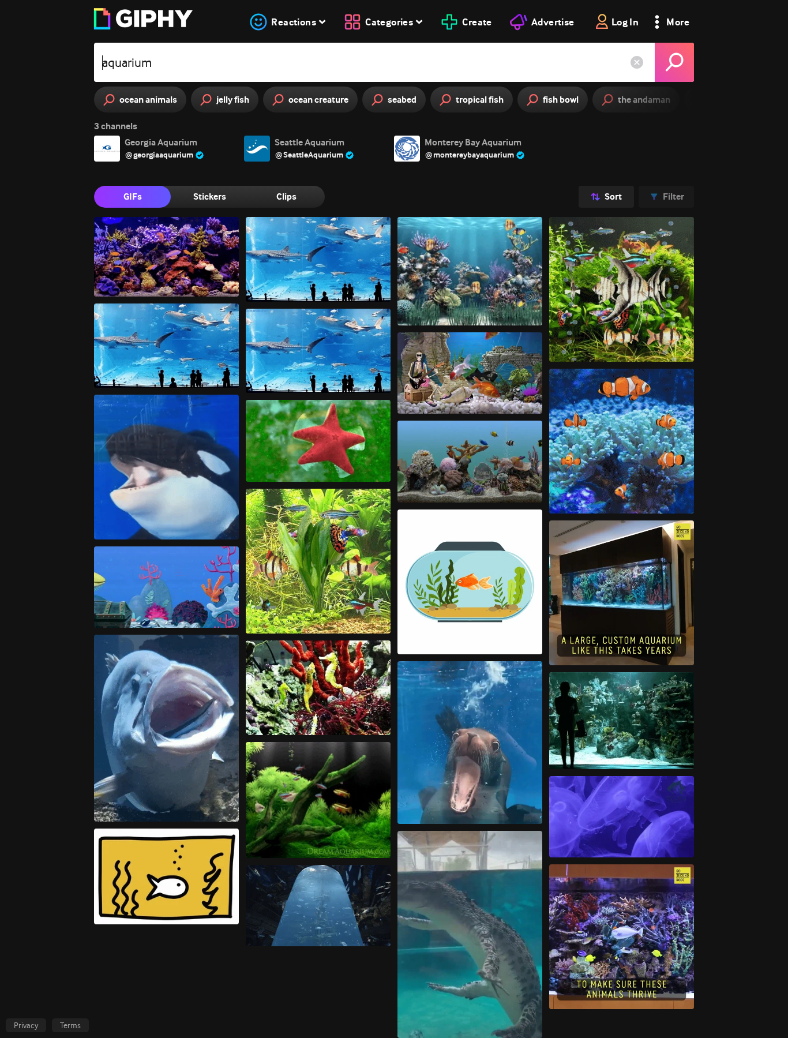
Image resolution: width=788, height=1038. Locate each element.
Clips (286, 196)
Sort (613, 196)
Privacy (26, 1025)
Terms (70, 1025)
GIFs (132, 196)
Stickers (209, 196)
